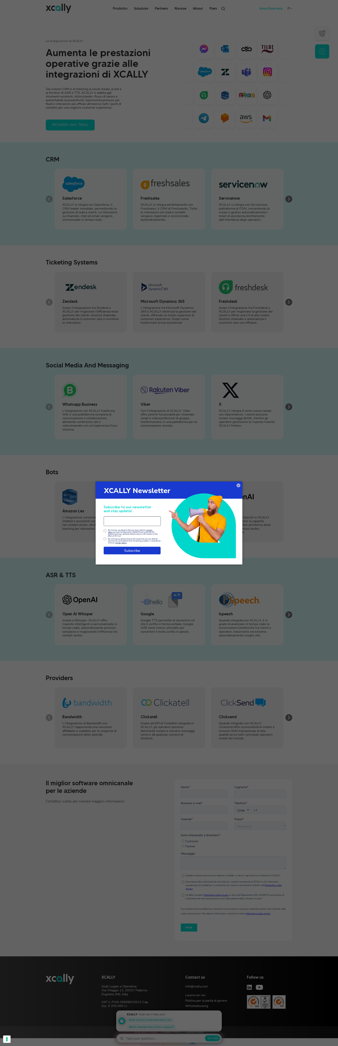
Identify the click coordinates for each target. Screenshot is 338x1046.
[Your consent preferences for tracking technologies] (7, 1039)
